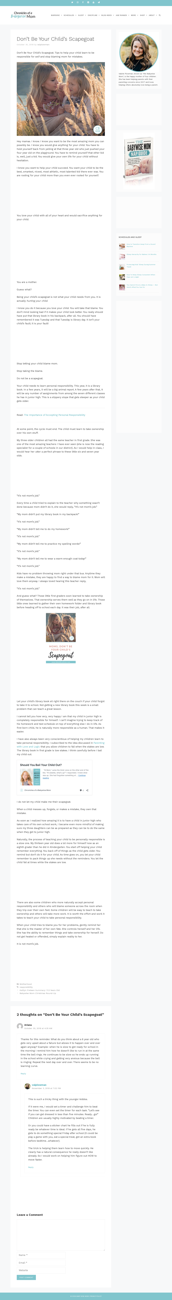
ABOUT (152, 15)
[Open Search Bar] (160, 15)
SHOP (142, 15)
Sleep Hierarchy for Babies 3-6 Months (141, 254)
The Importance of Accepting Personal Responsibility (54, 415)
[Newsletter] (99, 2)
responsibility (26, 987)
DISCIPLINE (92, 15)
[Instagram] (77, 2)
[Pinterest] (88, 2)
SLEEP (81, 15)
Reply (23, 1073)
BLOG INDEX (106, 15)
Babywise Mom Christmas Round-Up (38, 993)
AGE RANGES (121, 15)
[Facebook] (83, 2)
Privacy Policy (96, 1296)
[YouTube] (93, 2)
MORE (133, 15)
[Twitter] (72, 2)
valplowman (39, 1084)
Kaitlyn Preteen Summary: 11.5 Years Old (40, 990)
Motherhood (26, 984)
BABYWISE (55, 15)
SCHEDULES (69, 15)
